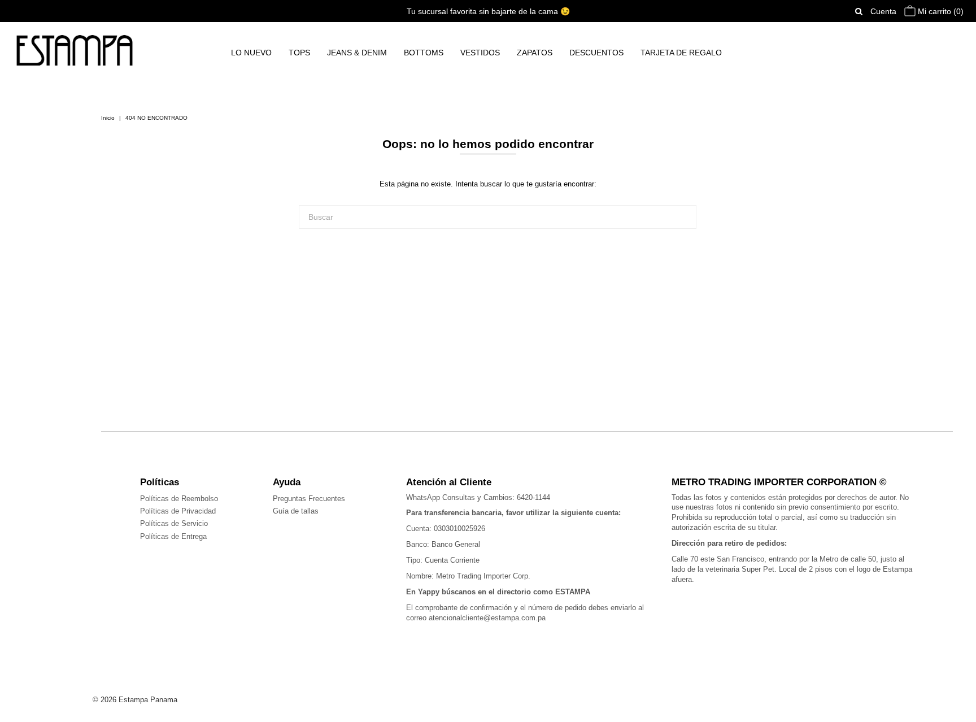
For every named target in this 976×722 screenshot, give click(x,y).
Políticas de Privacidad (178, 511)
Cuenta (883, 11)
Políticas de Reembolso (179, 498)
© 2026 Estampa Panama (135, 699)
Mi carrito (940, 11)
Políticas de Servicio (174, 523)
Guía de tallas (296, 511)
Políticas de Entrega (173, 536)
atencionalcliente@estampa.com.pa (487, 618)
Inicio (108, 118)
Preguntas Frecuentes (309, 498)
